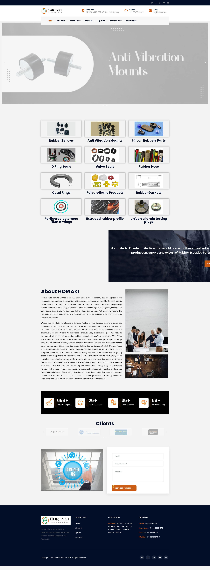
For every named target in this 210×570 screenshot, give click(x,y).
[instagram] (160, 3)
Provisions (115, 21)
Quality (102, 21)
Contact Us (131, 21)
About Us (61, 21)
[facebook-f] (156, 3)
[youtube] (164, 3)
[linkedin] (168, 3)
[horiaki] (52, 11)
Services (88, 21)
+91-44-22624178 (148, 532)
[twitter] (152, 3)
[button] (4, 63)
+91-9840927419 (149, 537)
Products (74, 21)
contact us (79, 537)
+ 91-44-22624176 (151, 528)
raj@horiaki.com (148, 523)
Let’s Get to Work (123, 488)
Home (50, 21)
